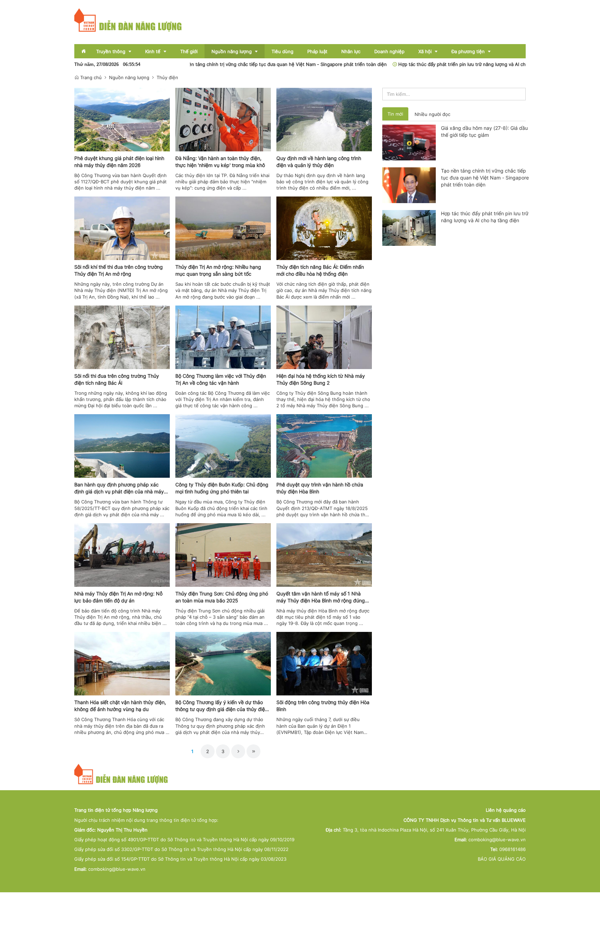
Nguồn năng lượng (129, 77)
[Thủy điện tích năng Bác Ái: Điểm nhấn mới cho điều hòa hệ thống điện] (324, 228)
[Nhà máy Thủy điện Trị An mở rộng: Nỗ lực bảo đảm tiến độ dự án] (122, 554)
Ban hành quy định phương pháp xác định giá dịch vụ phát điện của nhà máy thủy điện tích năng (119, 488)
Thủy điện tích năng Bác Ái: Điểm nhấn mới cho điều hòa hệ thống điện (320, 270)
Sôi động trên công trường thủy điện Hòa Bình (322, 705)
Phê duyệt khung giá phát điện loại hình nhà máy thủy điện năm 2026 (119, 161)
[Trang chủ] (128, 20)
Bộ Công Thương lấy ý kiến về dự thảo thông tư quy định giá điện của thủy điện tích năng (221, 706)
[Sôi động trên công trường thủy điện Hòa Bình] (324, 663)
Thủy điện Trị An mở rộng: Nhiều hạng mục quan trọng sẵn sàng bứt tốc (218, 270)
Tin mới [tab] (395, 114)
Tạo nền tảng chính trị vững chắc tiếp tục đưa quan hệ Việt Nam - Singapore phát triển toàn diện (251, 64)
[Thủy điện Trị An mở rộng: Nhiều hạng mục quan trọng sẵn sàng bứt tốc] (223, 228)
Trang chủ (90, 77)
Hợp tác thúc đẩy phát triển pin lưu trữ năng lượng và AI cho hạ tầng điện (446, 64)
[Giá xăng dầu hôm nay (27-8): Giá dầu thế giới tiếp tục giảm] (409, 142)
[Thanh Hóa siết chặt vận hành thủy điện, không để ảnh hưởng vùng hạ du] (122, 663)
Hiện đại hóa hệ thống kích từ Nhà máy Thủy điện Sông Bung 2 (320, 379)
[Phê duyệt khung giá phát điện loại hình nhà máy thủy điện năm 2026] (122, 119)
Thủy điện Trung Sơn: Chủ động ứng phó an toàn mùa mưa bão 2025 (221, 597)
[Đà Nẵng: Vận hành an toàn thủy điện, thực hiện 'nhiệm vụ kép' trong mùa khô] (223, 119)
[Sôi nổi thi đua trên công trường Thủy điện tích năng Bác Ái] (122, 337)
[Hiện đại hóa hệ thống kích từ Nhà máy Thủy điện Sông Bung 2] (324, 337)
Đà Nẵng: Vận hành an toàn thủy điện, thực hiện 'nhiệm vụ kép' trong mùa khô (220, 161)
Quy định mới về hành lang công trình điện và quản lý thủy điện (318, 161)
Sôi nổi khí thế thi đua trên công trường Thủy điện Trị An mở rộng (118, 270)
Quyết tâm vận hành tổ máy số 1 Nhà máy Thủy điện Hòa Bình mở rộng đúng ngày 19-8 (320, 597)
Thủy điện (167, 77)
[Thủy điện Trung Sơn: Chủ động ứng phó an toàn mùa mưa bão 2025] (223, 554)
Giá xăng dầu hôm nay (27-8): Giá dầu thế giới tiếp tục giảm (484, 131)
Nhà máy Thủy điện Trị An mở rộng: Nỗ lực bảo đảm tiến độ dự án (118, 597)
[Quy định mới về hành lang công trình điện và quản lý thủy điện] (324, 119)
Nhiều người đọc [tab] (432, 114)
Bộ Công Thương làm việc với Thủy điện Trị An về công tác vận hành (220, 379)
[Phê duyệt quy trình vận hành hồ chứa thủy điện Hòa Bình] (324, 445)
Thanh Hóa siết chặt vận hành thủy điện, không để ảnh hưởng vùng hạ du (120, 705)
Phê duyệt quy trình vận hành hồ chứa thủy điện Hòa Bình (319, 488)
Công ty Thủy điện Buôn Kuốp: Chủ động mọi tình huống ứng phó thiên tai (221, 488)
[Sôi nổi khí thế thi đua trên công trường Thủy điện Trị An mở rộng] (122, 228)
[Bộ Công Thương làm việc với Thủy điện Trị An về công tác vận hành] (223, 337)
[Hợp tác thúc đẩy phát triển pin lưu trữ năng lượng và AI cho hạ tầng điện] (409, 227)
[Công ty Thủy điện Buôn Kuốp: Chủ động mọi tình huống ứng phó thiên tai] (223, 445)
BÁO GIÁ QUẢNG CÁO (502, 859)
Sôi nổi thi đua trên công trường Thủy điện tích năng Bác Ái (116, 379)
